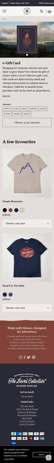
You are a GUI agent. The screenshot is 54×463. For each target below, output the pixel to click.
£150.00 (43, 109)
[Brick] (10, 210)
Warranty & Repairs (27, 415)
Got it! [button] (41, 455)
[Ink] (10, 294)
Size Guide (27, 418)
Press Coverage (27, 421)
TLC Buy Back (27, 406)
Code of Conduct (27, 424)
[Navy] (16, 210)
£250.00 (7, 114)
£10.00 (6, 109)
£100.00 (33, 109)
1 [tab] (27, 55)
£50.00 (24, 109)
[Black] (5, 210)
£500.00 (27, 114)
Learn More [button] (9, 459)
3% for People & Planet (27, 409)
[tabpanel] (27, 40)
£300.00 (17, 114)
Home (5, 19)
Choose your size (15, 223)
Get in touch (27, 396)
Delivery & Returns (27, 412)
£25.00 (15, 109)
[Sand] (22, 210)
